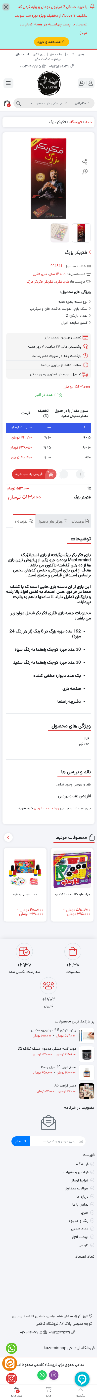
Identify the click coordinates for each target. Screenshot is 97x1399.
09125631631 (59, 67)
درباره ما (83, 1196)
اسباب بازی (22, 54)
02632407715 (31, 67)
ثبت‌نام (20, 1141)
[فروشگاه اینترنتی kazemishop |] (48, 83)
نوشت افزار (56, 54)
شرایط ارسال (80, 1180)
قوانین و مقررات (76, 1172)
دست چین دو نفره (25, 894)
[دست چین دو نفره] (25, 869)
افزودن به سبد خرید (29, 473)
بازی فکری (39, 54)
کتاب (70, 54)
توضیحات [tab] (78, 522)
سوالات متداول (77, 1188)
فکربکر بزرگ (35, 281)
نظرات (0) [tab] (21, 522)
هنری (81, 54)
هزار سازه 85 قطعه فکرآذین (72, 894)
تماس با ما (80, 1204)
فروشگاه (75, 122)
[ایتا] (9, 1363)
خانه (88, 122)
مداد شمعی (80, 1229)
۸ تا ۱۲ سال (57, 273)
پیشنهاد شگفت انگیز (48, 59)
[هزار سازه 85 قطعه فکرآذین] (72, 869)
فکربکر (49, 281)
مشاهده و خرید (49, 41)
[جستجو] (18, 103)
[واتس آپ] (9, 1348)
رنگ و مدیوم (79, 1220)
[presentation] (8, 837)
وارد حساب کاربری (46, 808)
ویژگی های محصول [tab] (50, 522)
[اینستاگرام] (9, 1378)
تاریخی (84, 1245)
